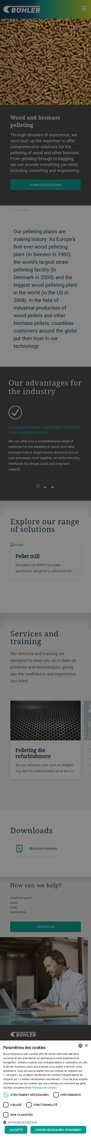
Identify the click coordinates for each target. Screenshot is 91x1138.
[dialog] (45, 1089)
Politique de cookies (44, 1087)
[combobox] (80, 1046)
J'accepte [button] (16, 1129)
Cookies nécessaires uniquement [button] (58, 1129)
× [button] (86, 1045)
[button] (45, 1122)
